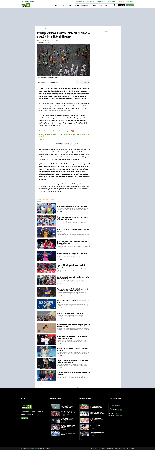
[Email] (85, 82)
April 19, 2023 (73, 144)
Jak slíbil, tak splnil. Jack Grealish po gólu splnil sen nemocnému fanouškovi (68, 426)
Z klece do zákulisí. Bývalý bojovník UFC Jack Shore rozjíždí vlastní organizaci (72, 361)
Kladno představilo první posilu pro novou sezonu (97, 433)
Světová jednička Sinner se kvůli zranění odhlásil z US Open (73, 302)
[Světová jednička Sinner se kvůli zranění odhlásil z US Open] (46, 304)
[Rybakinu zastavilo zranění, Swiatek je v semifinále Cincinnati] (46, 351)
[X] (124, 5)
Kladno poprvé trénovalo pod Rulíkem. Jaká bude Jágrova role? (97, 413)
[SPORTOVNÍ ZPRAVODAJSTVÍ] (24, 5)
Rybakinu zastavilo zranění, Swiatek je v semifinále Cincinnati (72, 349)
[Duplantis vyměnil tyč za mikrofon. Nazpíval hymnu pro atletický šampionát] (46, 328)
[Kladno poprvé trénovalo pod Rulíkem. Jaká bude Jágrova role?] (84, 413)
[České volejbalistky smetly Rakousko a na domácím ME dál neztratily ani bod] (46, 220)
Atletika (38, 28)
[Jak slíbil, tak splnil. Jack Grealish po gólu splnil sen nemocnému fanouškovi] (55, 427)
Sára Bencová (44, 82)
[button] (114, 5)
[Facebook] (119, 5)
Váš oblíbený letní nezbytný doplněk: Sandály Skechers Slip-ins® (96, 419)
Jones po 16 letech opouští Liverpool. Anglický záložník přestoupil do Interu (71, 266)
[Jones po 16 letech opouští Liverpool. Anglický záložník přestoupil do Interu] (46, 268)
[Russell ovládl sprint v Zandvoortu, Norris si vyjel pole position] (46, 232)
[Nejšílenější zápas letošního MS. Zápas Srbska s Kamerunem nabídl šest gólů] (55, 433)
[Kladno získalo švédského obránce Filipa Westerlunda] (84, 427)
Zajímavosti (48, 40)
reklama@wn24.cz (119, 415)
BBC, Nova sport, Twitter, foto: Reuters (49, 77)
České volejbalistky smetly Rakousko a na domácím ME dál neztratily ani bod (72, 218)
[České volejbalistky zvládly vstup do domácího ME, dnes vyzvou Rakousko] (46, 244)
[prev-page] (38, 384)
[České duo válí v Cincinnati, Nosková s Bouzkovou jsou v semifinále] (46, 375)
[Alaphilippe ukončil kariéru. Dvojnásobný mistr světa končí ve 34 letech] (46, 280)
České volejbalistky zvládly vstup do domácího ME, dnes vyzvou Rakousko (72, 242)
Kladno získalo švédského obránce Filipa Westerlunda (97, 426)
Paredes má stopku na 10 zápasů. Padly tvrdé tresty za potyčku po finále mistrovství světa (72, 290)
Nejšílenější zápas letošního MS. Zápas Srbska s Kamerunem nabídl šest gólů (68, 433)
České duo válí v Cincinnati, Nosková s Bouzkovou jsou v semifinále (73, 373)
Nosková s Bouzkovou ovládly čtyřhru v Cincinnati (72, 206)
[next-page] (41, 384)
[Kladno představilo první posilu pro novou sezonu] (84, 433)
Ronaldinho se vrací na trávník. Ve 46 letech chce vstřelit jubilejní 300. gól (72, 337)
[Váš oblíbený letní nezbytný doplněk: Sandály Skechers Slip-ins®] (84, 420)
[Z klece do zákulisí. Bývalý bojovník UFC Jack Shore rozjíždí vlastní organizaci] (46, 363)
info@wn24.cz (117, 414)
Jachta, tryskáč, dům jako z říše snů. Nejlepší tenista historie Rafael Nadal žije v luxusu (67, 406)
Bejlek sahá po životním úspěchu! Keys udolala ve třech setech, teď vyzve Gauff (72, 254)
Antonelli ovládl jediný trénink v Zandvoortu (70, 314)
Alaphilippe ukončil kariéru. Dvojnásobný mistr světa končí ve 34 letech (73, 278)
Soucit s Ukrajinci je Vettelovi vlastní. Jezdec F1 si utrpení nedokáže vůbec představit (67, 419)
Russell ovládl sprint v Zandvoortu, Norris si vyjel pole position (73, 230)
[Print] (88, 82)
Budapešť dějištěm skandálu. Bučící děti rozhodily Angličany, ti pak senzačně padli (68, 413)
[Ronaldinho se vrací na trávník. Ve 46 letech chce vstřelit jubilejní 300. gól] (46, 339)
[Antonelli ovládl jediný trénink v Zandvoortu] (46, 316)
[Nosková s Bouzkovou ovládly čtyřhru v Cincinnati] (46, 208)
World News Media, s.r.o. (32, 448)
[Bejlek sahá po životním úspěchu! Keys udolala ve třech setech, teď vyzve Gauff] (46, 256)
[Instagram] (121, 5)
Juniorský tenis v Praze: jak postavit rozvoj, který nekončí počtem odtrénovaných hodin (96, 406)
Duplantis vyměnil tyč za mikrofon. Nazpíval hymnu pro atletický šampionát (73, 325)
